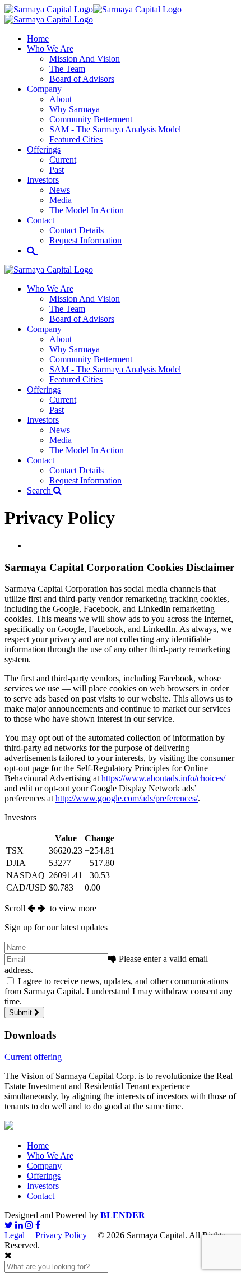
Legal (14, 1235)
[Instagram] (29, 1225)
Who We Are (50, 48)
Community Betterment (90, 119)
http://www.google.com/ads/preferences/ (126, 798)
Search (40, 490)
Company (44, 89)
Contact (40, 220)
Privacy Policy (61, 1235)
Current (62, 159)
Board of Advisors (81, 79)
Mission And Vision (84, 58)
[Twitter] (8, 1225)
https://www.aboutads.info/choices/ (163, 778)
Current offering (33, 1057)
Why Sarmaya (74, 109)
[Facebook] (37, 1225)
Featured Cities (76, 139)
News (59, 190)
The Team (67, 68)
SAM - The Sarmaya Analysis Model (115, 129)
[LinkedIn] (19, 1225)
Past (56, 169)
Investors (43, 180)
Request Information (85, 240)
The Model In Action (86, 210)
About (60, 99)
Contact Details (76, 230)
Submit (21, 1012)
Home (38, 38)
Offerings (44, 149)
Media (60, 200)
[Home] (48, 269)
